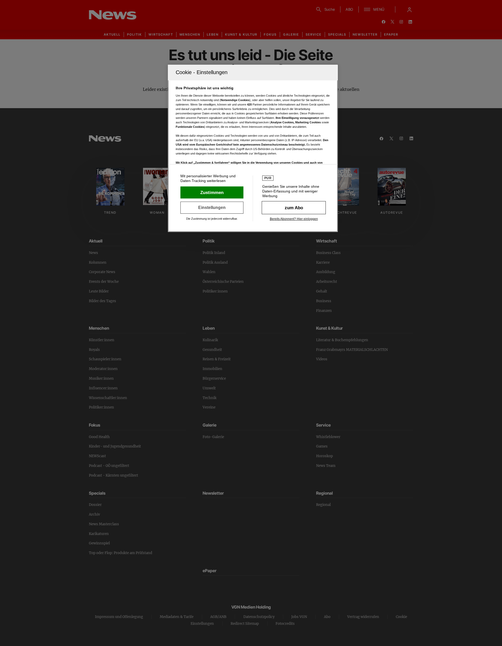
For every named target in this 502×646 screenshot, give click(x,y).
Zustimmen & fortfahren (211, 192)
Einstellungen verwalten (211, 208)
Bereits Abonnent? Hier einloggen (294, 219)
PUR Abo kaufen (293, 208)
